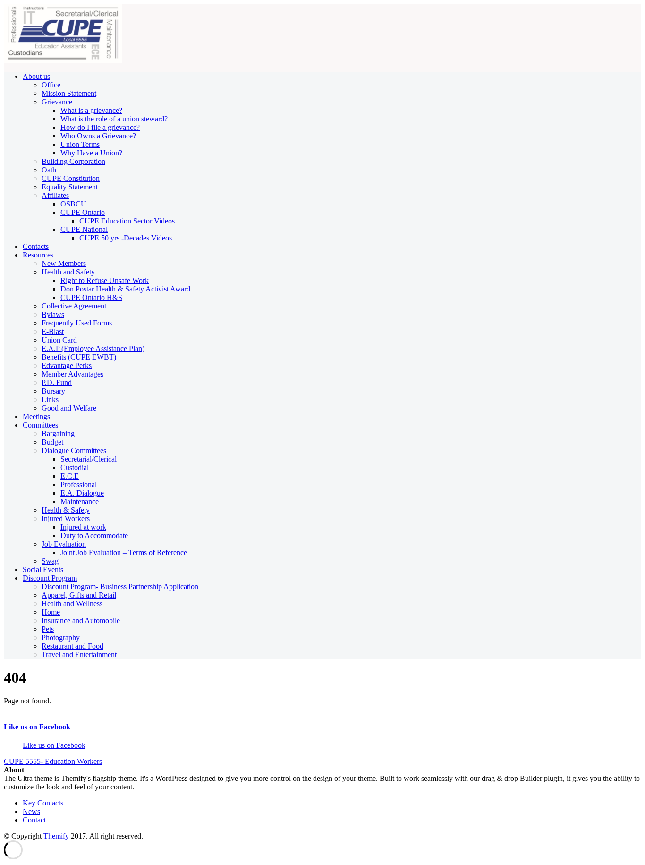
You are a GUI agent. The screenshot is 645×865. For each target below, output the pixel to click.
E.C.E (69, 476)
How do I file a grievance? (100, 127)
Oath (49, 170)
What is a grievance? (91, 110)
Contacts (36, 246)
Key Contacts (43, 803)
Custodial (74, 467)
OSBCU (73, 204)
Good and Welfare (69, 408)
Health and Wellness (72, 604)
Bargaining (58, 433)
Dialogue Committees (74, 450)
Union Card (59, 340)
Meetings (36, 416)
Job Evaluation (64, 544)
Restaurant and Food (72, 646)
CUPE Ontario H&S (91, 297)
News (31, 811)
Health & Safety (66, 510)
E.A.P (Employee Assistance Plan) (93, 348)
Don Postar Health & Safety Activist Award (125, 289)
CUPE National (84, 229)
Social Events (43, 569)
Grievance (57, 102)
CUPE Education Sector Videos (127, 221)
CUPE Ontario (82, 212)
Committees (40, 425)
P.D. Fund (57, 382)
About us (36, 76)
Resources (38, 255)
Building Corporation (73, 161)
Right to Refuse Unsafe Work (104, 280)
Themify (56, 836)
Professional (78, 484)
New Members (64, 263)
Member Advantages (72, 374)
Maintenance (79, 501)
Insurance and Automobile (81, 621)
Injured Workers (66, 518)
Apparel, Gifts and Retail (79, 595)
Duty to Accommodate (94, 535)
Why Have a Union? (91, 153)
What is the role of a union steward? (114, 119)
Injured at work (83, 527)
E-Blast (53, 331)
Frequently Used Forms (77, 323)
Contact (34, 820)
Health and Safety (68, 272)
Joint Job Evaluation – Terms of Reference (123, 552)
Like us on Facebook (37, 727)
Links (50, 399)
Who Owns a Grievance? (98, 136)
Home (51, 612)
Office (51, 85)
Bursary (53, 391)
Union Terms (80, 144)
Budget (52, 442)
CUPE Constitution (71, 178)
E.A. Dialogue (82, 493)
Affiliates (55, 195)
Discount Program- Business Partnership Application (120, 586)
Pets (48, 629)
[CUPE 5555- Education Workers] (63, 60)
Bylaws (53, 314)
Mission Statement (69, 93)
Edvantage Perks (67, 365)
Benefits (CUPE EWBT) (79, 357)
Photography (61, 638)
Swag (50, 561)
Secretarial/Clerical (88, 459)
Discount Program (50, 578)
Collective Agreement (74, 306)
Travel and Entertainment (79, 655)
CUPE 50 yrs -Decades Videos (125, 238)
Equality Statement (70, 187)
